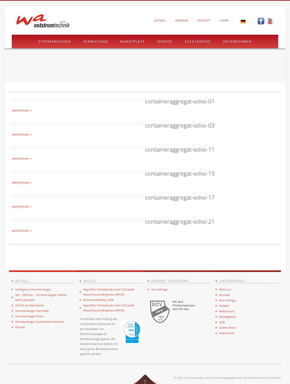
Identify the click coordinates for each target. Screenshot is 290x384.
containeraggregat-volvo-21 (180, 221)
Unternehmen (237, 41)
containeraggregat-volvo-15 (180, 173)
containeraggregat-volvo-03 (180, 125)
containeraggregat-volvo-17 (180, 197)
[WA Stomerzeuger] (43, 21)
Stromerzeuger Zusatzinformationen (39, 322)
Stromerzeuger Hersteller (32, 311)
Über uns (225, 289)
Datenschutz (227, 327)
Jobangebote (227, 317)
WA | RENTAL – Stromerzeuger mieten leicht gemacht (41, 297)
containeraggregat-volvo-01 (180, 101)
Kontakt (203, 20)
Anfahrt (224, 306)
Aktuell (160, 20)
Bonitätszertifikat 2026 (98, 300)
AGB (222, 322)
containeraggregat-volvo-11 (180, 149)
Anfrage (181, 20)
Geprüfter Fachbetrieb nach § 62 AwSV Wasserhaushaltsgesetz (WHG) (109, 291)
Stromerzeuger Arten (29, 316)
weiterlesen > (22, 110)
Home (224, 20)
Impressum (226, 333)
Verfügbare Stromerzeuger (33, 289)
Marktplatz (132, 41)
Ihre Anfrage (159, 289)
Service (164, 41)
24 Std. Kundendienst (29, 305)
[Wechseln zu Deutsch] (243, 21)
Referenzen (226, 311)
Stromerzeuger (54, 41)
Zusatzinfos (197, 41)
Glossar (20, 327)
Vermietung (95, 41)
